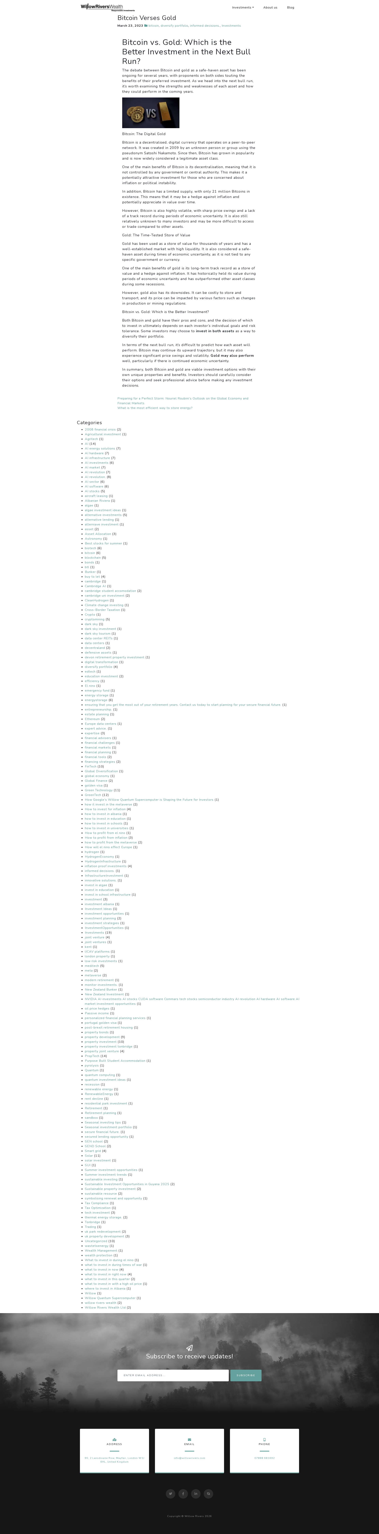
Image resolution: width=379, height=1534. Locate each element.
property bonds (97, 1032)
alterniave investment (102, 524)
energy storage (97, 695)
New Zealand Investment (104, 994)
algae (89, 505)
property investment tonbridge (109, 1046)
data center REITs (99, 638)
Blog (290, 7)
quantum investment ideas (105, 1080)
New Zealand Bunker (101, 989)
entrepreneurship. (98, 709)
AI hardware (94, 453)
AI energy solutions (100, 448)
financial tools (95, 757)
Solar (89, 1156)
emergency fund (97, 690)
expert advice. (96, 728)
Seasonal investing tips (103, 1122)
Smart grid (93, 1151)
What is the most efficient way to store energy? (155, 408)
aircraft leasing (96, 496)
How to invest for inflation (105, 809)
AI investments (97, 463)
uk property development (104, 1236)
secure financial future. (102, 1132)
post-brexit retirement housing (109, 1027)
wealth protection (99, 1255)
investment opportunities (104, 913)
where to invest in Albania (105, 1288)
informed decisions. (205, 26)
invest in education (99, 890)
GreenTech (93, 795)
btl (87, 567)
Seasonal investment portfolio (108, 1127)
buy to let (92, 576)
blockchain (93, 557)
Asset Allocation (98, 534)
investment (93, 899)
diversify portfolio (174, 26)
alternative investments (103, 515)
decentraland (95, 648)
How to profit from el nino (105, 833)
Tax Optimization (98, 1208)
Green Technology (99, 790)
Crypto (90, 614)
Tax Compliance (97, 1203)
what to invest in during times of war (113, 1265)
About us (270, 7)
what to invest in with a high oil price (113, 1284)
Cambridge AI (95, 586)
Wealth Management (101, 1250)
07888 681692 (264, 1458)
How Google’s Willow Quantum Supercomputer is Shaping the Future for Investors (149, 800)
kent (88, 947)
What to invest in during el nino (109, 1260)
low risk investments (101, 961)
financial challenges (100, 743)
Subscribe (246, 1375)
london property (97, 956)
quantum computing (100, 1075)
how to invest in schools (104, 823)
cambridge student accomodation (110, 591)
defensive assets (98, 652)
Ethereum (92, 719)
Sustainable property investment (110, 1189)
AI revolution (95, 472)
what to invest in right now (106, 1274)
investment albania (99, 904)
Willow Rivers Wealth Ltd (105, 1307)
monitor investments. (101, 985)
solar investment (98, 1160)
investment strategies (102, 923)
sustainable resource (101, 1193)
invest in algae (96, 885)
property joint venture (102, 1051)
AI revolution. (95, 477)
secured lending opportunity (106, 1137)
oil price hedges (97, 1008)
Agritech (91, 439)
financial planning (98, 752)
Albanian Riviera (97, 501)
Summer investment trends (106, 1175)
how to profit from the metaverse (111, 842)
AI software (94, 486)
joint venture (95, 937)
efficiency (92, 681)
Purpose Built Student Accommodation (115, 1061)
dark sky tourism (98, 633)
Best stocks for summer (103, 543)
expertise (92, 733)
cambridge (93, 581)
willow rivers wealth (100, 1303)
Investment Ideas (98, 909)
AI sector (92, 482)
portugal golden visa (101, 1023)
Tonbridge (92, 1222)
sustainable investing (101, 1179)
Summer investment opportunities (111, 1170)
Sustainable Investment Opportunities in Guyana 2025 (127, 1184)
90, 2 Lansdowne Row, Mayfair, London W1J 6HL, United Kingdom (114, 1460)
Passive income (97, 1013)
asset (89, 529)
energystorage (96, 700)
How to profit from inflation (106, 838)
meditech (92, 966)
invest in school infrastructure (108, 894)
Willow (90, 1293)
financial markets (98, 747)
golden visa (94, 785)
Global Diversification (101, 771)
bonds (89, 562)
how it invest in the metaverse (108, 804)
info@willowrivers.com (189, 1458)
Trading (90, 1227)
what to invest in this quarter (107, 1279)
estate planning (97, 714)
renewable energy (99, 1089)
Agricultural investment (103, 434)
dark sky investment (100, 629)
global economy (97, 776)
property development (102, 1037)
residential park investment (106, 1103)
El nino (90, 686)
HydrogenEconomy (99, 857)
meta (89, 970)
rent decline (94, 1099)
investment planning (100, 918)
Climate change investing (104, 605)
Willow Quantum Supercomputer (110, 1298)
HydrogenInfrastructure (103, 861)
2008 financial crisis (100, 429)
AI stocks (92, 491)
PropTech (92, 1056)
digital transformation (101, 662)
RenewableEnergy (99, 1094)
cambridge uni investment (105, 595)
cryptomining (95, 619)
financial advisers (98, 738)
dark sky (91, 624)
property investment (101, 1042)
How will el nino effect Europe (108, 847)
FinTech (91, 766)
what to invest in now (101, 1269)
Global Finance (96, 781)
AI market (92, 467)
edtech (90, 671)
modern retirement (99, 980)
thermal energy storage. (103, 1217)
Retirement (93, 1108)
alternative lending (99, 520)
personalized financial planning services (115, 1018)
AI (86, 444)
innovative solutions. (101, 880)
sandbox (91, 1118)
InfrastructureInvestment (104, 875)
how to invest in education (105, 819)
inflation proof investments (106, 866)
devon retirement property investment (114, 657)
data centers (94, 643)
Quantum (92, 1070)
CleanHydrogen (97, 600)
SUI (88, 1165)
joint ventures (95, 942)
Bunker (90, 572)
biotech (90, 548)
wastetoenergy (97, 1246)
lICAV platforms (97, 951)
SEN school (94, 1141)
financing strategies (100, 762)
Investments (241, 7)
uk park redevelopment (103, 1231)
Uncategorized (96, 1241)
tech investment (97, 1212)
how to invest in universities (107, 828)
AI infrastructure (97, 458)
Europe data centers (100, 724)
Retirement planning (100, 1113)
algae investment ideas (103, 510)
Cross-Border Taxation (102, 610)
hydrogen (92, 852)
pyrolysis (92, 1065)
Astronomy (93, 539)
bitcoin (154, 26)
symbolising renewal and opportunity (113, 1198)
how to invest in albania (103, 814)
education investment (101, 676)
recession (92, 1084)
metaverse (93, 975)
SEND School (95, 1146)
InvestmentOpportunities (104, 928)
